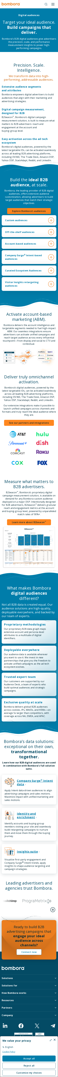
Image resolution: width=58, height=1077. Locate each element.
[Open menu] (53, 4)
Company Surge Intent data (35, 782)
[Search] (46, 4)
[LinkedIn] (5, 1025)
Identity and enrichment (26, 815)
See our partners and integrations (29, 422)
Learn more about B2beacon (29, 522)
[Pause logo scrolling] (52, 909)
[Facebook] (21, 1025)
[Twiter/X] (37, 1025)
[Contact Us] (53, 1025)
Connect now (29, 952)
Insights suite (27, 851)
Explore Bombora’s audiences (29, 211)
